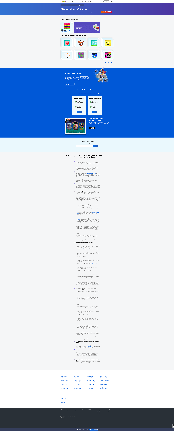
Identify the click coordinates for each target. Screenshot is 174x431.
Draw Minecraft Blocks (77, 383)
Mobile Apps (81, 415)
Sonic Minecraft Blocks (77, 379)
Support (95, 1)
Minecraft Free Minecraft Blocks (92, 381)
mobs (80, 210)
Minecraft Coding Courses (81, 248)
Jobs (79, 414)
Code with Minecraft (63, 403)
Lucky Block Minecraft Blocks (104, 380)
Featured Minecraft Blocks (78, 381)
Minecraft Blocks (76, 376)
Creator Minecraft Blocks (64, 375)
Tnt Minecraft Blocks (90, 379)
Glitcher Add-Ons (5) (98, 16)
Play (74, 1)
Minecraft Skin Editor (100, 413)
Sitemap (80, 416)
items (78, 210)
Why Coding (90, 414)
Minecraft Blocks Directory (64, 389)
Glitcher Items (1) (81, 16)
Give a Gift (89, 412)
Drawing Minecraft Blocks (78, 377)
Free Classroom (108, 412)
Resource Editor (95, 263)
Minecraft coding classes (91, 173)
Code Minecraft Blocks (63, 383)
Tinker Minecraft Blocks (104, 385)
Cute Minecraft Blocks (90, 385)
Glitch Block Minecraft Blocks (65, 387)
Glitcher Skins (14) (64, 16)
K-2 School (107, 417)
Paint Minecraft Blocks (63, 376)
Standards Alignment (109, 419)
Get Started (79, 112)
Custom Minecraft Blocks (78, 375)
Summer (89, 418)
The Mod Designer (88, 203)
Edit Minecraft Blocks (103, 375)
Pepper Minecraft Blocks (104, 376)
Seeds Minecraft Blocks (90, 389)
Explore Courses (70, 84)
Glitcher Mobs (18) (73, 16)
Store (79, 418)
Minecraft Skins (62, 397)
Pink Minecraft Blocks (63, 385)
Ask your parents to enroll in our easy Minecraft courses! (87, 143)
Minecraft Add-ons (100, 416)
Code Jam (98, 419)
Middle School (108, 414)
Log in (111, 1)
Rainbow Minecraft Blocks (104, 377)
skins (98, 208)
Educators (84, 1)
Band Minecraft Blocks (64, 379)
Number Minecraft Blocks (104, 384)
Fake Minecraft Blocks (77, 380)
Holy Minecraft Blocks (90, 388)
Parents (78, 1)
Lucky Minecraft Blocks (90, 376)
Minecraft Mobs (62, 395)
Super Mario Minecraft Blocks (105, 389)
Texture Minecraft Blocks (91, 375)
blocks (84, 210)
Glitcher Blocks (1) (89, 16)
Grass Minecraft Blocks (90, 387)
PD (106, 420)
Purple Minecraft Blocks (64, 391)
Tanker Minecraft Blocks (77, 385)
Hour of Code (99, 420)
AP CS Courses (108, 416)
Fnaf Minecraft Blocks (63, 381)
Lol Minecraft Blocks (90, 377)
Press (79, 413)
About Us (80, 411)
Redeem (89, 413)
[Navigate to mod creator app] (75, 126)
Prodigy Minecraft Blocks (104, 387)
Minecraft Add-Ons (63, 399)
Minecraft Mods (62, 402)
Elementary (107, 413)
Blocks (74, 5)
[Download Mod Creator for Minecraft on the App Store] (92, 127)
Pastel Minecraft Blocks (64, 388)
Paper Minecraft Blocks (77, 388)
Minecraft (69, 5)
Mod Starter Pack (90, 346)
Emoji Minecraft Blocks (64, 377)
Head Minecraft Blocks (103, 381)
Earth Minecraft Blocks (64, 384)
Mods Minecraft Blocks (90, 383)
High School (108, 415)
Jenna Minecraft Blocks (77, 384)
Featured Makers (90, 415)
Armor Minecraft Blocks (77, 387)
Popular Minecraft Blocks (78, 391)
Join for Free (106, 1)
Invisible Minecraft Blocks (64, 380)
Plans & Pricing (90, 416)
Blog (79, 410)
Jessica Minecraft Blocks (104, 383)
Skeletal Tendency (64, 31)
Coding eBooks (81, 417)
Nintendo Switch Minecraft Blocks (79, 389)
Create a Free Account (94, 429)
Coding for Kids (64, 5)
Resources (90, 1)
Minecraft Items (62, 401)
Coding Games (99, 410)
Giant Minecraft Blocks (103, 379)
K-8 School (107, 418)
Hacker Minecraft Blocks (91, 384)
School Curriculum (109, 411)
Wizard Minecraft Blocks (91, 380)
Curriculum (89, 411)
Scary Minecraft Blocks (103, 388)
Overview (89, 410)
